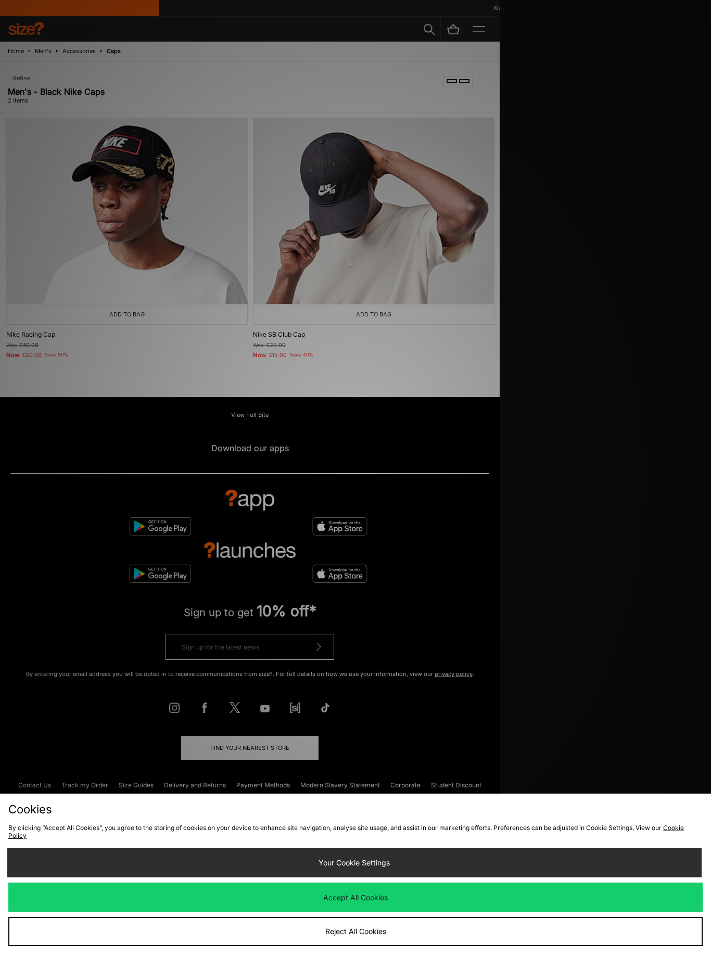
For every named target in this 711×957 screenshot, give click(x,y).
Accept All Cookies (355, 897)
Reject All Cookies (355, 931)
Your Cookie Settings (354, 862)
